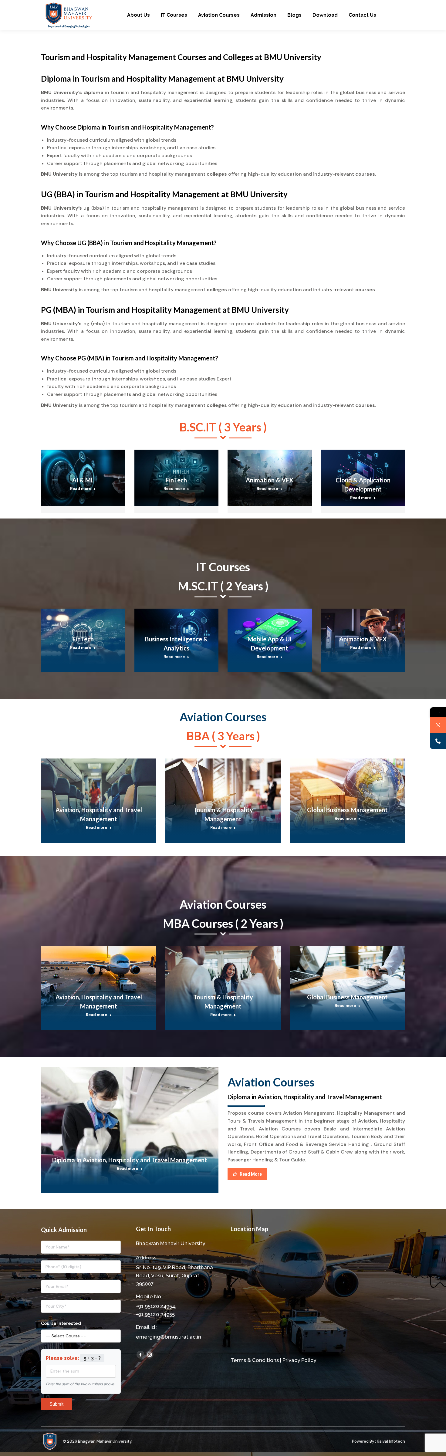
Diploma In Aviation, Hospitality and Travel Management (129, 1160)
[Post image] (98, 796)
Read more (80, 488)
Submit (56, 1404)
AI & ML (83, 480)
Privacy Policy (299, 1360)
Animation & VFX (269, 480)
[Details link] (91, 458)
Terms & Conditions (255, 1360)
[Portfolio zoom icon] (75, 458)
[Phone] (438, 741)
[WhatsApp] (438, 725)
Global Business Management (347, 809)
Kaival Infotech (391, 1441)
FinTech (176, 480)
